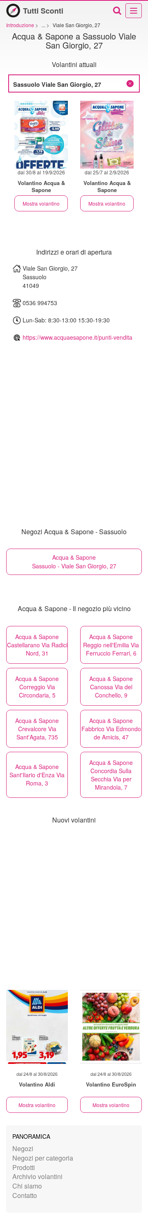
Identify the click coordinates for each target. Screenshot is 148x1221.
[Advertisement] (74, 908)
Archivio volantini (37, 1176)
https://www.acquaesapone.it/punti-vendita (77, 337)
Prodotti (23, 1167)
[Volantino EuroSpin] (111, 1027)
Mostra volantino (41, 203)
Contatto (24, 1195)
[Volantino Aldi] (37, 1027)
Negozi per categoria (42, 1158)
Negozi (22, 1148)
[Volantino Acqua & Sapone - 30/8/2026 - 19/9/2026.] (41, 135)
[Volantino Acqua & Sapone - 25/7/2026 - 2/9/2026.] (107, 135)
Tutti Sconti (43, 10)
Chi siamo (27, 1186)
